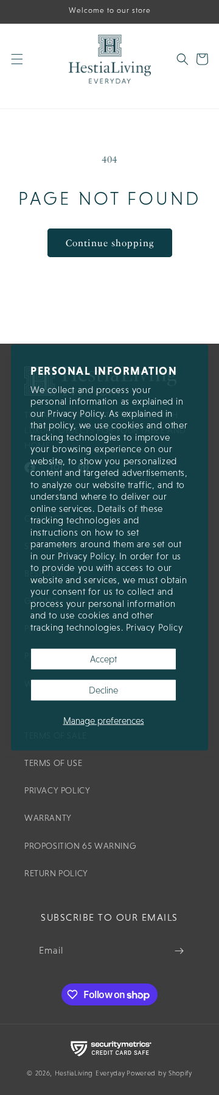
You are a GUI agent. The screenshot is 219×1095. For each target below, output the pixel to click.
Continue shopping (110, 243)
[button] (24, 66)
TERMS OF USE (53, 763)
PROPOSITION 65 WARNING (80, 846)
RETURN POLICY (56, 873)
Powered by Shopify (159, 1073)
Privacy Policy (154, 627)
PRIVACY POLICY (57, 790)
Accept (103, 659)
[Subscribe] (178, 951)
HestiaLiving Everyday (90, 1073)
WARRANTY (48, 818)
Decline (103, 690)
